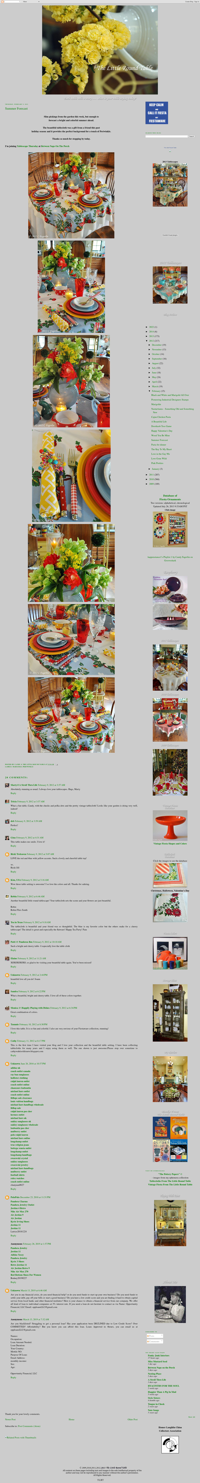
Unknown (15, 975)
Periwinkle (28, 767)
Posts (151, 1335)
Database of (170, 495)
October (156, 354)
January (156, 468)
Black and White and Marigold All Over (170, 395)
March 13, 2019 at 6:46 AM (34, 1290)
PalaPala (15, 1197)
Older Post (133, 1419)
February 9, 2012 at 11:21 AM (32, 958)
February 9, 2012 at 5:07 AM (40, 854)
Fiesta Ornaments (170, 499)
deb (12, 821)
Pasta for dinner (158, 444)
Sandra (14, 991)
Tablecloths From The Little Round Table (170, 1181)
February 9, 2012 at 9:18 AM (37, 922)
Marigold (17, 767)
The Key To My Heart (161, 449)
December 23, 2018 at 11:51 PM (35, 1197)
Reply (13, 793)
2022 (151, 326)
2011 (151, 474)
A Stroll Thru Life (157, 1379)
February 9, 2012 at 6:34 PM (63, 1007)
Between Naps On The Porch (55, 146)
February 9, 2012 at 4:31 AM (29, 837)
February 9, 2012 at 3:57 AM (51, 784)
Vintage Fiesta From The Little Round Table (170, 1184)
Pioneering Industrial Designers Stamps (170, 399)
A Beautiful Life (159, 421)
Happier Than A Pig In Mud (162, 1392)
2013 (151, 336)
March (155, 386)
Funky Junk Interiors (158, 1355)
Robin (14, 896)
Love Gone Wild (159, 458)
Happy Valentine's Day (161, 430)
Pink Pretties (157, 463)
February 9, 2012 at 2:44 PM (34, 974)
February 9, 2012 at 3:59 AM (28, 821)
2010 (151, 479)
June (154, 372)
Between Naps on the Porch (161, 1367)
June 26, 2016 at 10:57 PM (33, 1063)
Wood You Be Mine (160, 435)
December (157, 344)
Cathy (14, 1041)
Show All (191, 1417)
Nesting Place (154, 1373)
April (155, 381)
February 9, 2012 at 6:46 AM (30, 896)
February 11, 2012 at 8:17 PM (31, 1040)
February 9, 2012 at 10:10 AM (47, 941)
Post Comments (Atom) (29, 1426)
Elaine (14, 958)
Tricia (14, 801)
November (157, 349)
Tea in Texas (17, 922)
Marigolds (156, 404)
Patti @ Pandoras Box (22, 942)
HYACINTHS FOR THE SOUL (163, 1385)
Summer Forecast (16, 108)
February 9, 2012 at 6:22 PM (32, 991)
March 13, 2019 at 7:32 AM (36, 1319)
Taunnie (15, 1024)
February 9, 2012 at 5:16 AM (35, 879)
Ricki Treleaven (18, 854)
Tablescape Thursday (27, 146)
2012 (151, 340)
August (155, 363)
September (157, 358)
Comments (154, 1341)
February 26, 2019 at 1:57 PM (37, 1243)
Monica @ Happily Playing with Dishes (30, 1008)
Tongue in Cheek (156, 1404)
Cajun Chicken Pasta (161, 416)
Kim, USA (16, 880)
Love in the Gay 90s (160, 453)
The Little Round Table (170, 147)
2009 (151, 483)
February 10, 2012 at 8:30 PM (33, 1024)
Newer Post (10, 1419)
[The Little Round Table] (170, 151)
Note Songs (153, 1410)
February (156, 390)
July (154, 367)
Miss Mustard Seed (157, 1361)
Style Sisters (154, 1398)
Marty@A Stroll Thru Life (24, 785)
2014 (151, 331)
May (154, 377)
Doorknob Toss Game (161, 426)
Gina (13, 837)
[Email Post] (56, 764)
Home (71, 1419)
